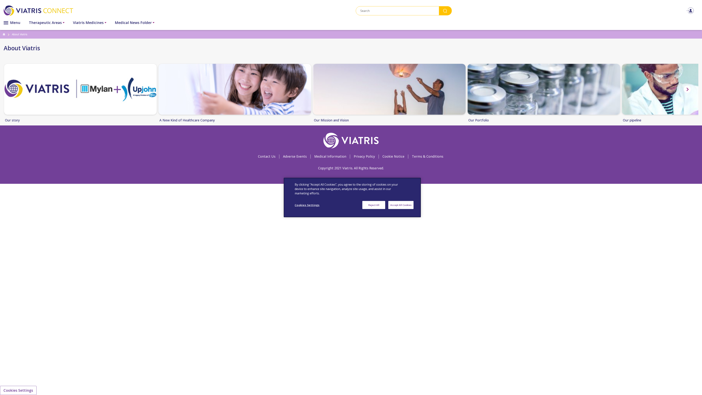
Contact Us (266, 156)
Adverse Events (295, 156)
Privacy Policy (364, 156)
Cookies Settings (18, 390)
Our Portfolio (478, 120)
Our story (12, 120)
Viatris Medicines (88, 22)
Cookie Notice (393, 156)
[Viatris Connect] (114, 10)
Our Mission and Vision (331, 120)
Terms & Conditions (427, 156)
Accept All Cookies (401, 205)
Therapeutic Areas (45, 22)
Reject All (373, 205)
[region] (352, 197)
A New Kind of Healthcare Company (187, 120)
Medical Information (330, 156)
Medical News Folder (133, 22)
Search (445, 10)
